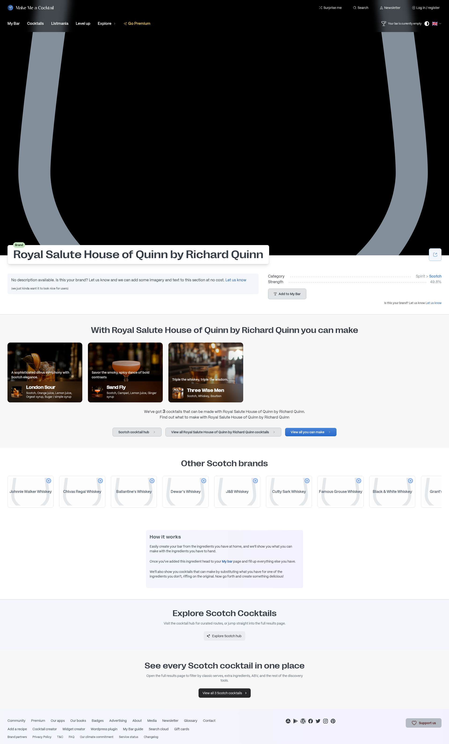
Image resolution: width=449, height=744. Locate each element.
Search (363, 8)
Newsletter (392, 8)
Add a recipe (17, 729)
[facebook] (310, 721)
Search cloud (159, 729)
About (137, 721)
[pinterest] (333, 721)
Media (152, 721)
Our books (78, 721)
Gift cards (181, 729)
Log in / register (428, 8)
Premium (38, 721)
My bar (227, 561)
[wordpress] (303, 721)
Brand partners (17, 737)
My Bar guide (133, 729)
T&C (60, 737)
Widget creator (73, 729)
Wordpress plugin (104, 729)
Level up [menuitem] (83, 23)
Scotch (435, 276)
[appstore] (288, 721)
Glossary (190, 721)
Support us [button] (427, 723)
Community (16, 721)
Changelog (151, 737)
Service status (128, 737)
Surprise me (332, 8)
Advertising (118, 721)
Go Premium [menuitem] (139, 23)
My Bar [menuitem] (13, 23)
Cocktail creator (45, 729)
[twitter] (318, 721)
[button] (287, 294)
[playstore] (295, 721)
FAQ (71, 737)
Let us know (235, 280)
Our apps (58, 721)
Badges (98, 721)
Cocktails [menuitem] (35, 23)
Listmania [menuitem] (59, 23)
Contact (209, 721)
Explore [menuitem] (104, 23)
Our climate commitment (96, 737)
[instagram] (325, 721)
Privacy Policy (42, 737)
